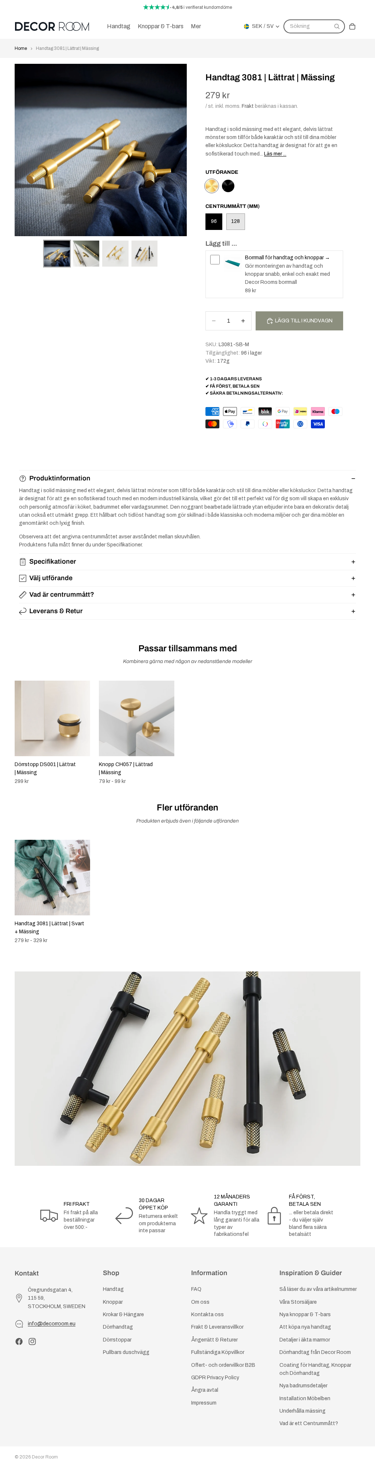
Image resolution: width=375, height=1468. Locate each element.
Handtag (113, 1289)
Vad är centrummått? (61, 594)
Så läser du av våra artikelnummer (318, 1289)
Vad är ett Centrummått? (308, 1423)
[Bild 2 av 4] (86, 254)
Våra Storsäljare (298, 1302)
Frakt (248, 106)
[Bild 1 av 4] (57, 254)
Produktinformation (59, 478)
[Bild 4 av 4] (144, 254)
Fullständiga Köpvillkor (217, 1352)
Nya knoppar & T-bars (305, 1314)
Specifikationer (52, 561)
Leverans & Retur (56, 611)
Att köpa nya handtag (305, 1327)
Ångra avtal (204, 1390)
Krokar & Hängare (123, 1314)
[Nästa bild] (352, 732)
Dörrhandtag (118, 1327)
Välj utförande (51, 578)
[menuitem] (196, 26)
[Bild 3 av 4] (115, 254)
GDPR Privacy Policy (215, 1377)
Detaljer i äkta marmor (304, 1340)
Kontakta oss (207, 1314)
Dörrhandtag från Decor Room (315, 1352)
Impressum (203, 1403)
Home (21, 48)
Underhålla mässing (302, 1411)
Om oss (200, 1302)
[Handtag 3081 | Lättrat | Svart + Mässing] (228, 186)
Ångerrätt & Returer (214, 1340)
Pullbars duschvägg (126, 1352)
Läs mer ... (275, 154)
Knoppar (113, 1302)
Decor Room (45, 1457)
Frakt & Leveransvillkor (217, 1327)
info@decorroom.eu (51, 1323)
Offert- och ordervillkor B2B (223, 1365)
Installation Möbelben (304, 1398)
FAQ (196, 1289)
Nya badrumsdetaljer (303, 1385)
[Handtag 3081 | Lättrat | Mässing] (211, 186)
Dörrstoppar (117, 1340)
